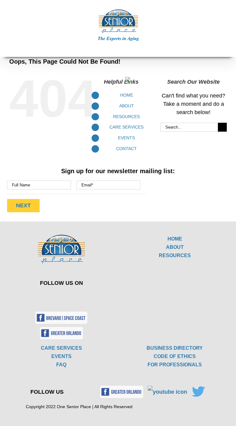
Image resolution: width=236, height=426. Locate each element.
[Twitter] (57, 296)
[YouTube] (71, 296)
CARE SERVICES (61, 348)
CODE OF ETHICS (175, 356)
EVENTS (61, 356)
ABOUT (175, 247)
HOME (174, 238)
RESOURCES (175, 255)
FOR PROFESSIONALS (175, 364)
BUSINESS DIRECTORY (175, 348)
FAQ (61, 364)
